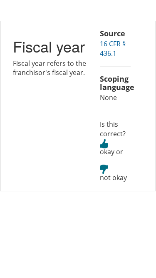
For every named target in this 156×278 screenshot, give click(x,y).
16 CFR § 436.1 (113, 48)
